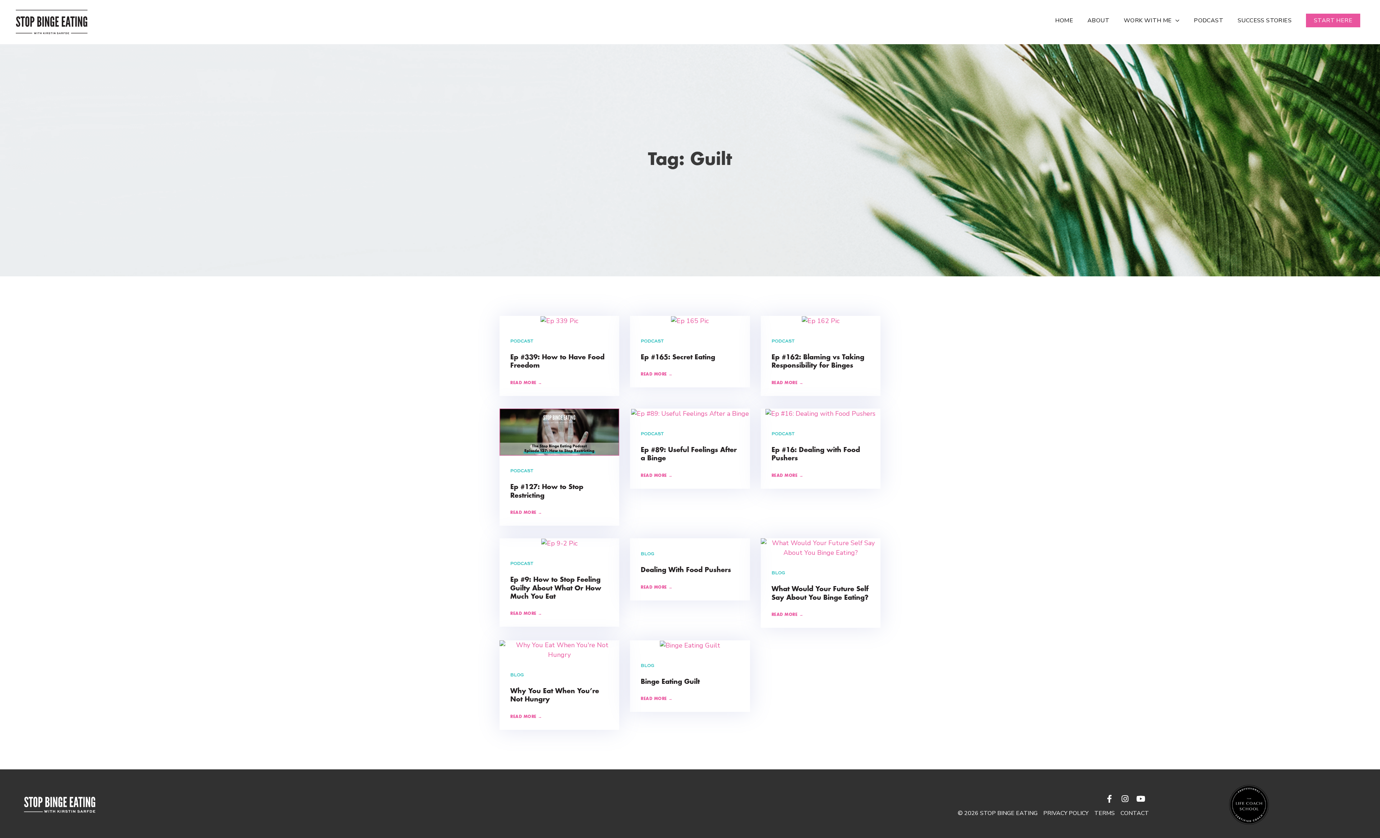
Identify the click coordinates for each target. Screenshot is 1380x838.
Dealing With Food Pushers (686, 570)
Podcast (521, 341)
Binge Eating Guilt (670, 682)
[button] (1333, 20)
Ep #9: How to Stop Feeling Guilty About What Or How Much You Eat (555, 588)
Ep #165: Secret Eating (678, 357)
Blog (647, 554)
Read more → (526, 383)
